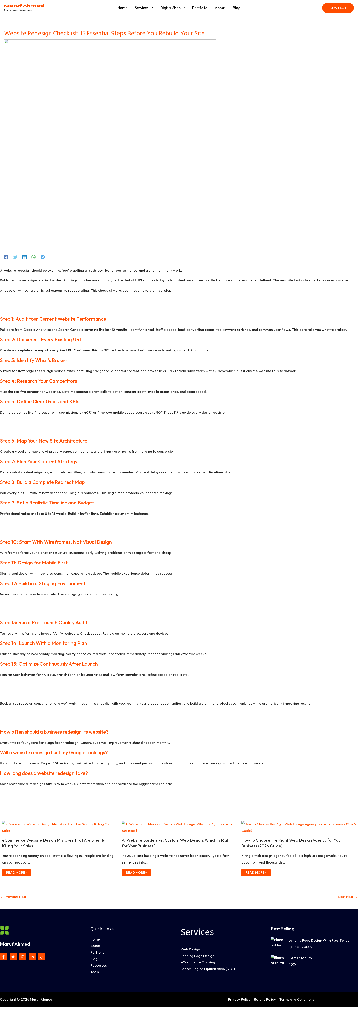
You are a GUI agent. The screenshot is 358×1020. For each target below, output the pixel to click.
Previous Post (13, 896)
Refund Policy (265, 999)
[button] (151, 8)
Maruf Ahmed (24, 6)
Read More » (16, 872)
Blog (93, 958)
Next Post (348, 896)
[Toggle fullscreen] (13, 1011)
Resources (98, 965)
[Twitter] (15, 256)
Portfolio (97, 952)
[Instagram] (22, 956)
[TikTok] (41, 956)
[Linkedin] (24, 256)
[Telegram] (43, 256)
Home (95, 939)
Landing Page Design (197, 956)
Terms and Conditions (296, 999)
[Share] (22, 1011)
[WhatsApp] (33, 256)
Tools (94, 971)
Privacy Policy (239, 999)
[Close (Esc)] (31, 1011)
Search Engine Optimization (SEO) (208, 969)
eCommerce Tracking (198, 962)
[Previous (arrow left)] (4, 1018)
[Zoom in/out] (4, 1011)
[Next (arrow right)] (13, 1018)
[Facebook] (6, 256)
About (95, 945)
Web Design (190, 949)
